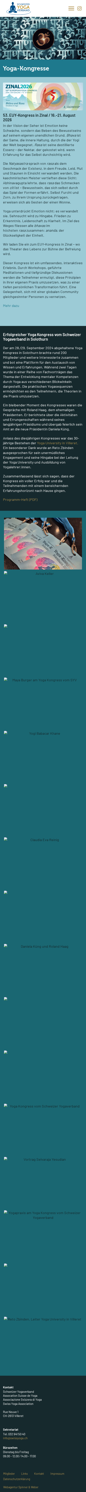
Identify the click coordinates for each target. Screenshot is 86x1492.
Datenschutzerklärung (16, 1479)
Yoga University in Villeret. (57, 443)
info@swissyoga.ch (15, 1438)
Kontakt (39, 1473)
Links (24, 1473)
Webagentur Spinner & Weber (20, 1487)
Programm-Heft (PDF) (20, 499)
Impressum (57, 1473)
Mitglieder (9, 1473)
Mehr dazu (11, 305)
